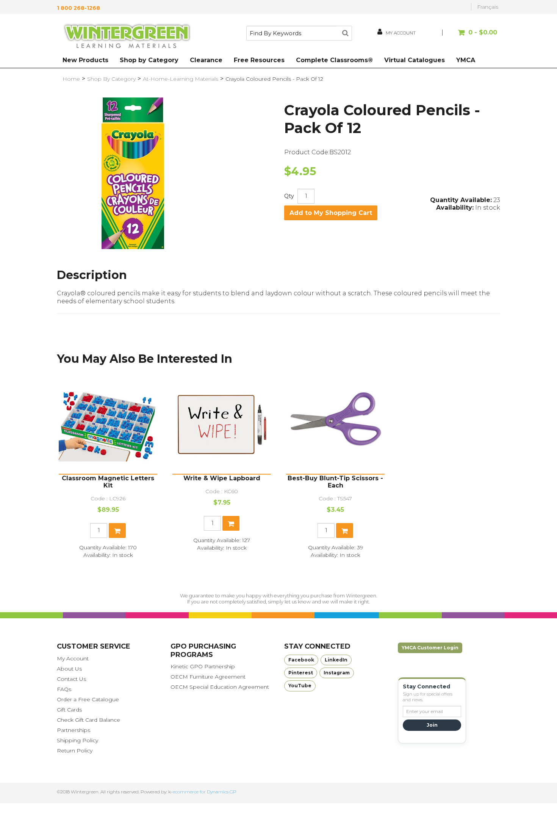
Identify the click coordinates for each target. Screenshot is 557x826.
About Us (69, 668)
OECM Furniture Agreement (208, 676)
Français (487, 6)
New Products (85, 60)
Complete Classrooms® (334, 60)
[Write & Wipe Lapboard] (221, 424)
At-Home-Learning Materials (180, 78)
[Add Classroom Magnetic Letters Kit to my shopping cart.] (117, 530)
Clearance (206, 60)
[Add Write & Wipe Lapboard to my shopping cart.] (230, 523)
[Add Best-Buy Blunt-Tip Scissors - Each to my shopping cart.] (344, 530)
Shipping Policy (77, 740)
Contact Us (71, 679)
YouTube (299, 685)
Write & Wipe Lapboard (221, 478)
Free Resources (259, 60)
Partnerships (73, 730)
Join (432, 725)
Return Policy (74, 750)
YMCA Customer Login (430, 647)
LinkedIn (336, 660)
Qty (289, 196)
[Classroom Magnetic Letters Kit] (108, 424)
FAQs (64, 689)
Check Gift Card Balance (88, 719)
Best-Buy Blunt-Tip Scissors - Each (335, 482)
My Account (73, 658)
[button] (470, 36)
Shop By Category (111, 78)
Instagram (337, 673)
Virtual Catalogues (414, 60)
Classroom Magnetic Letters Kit (108, 482)
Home (71, 78)
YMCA (465, 60)
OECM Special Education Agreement (220, 686)
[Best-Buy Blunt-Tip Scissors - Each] (335, 424)
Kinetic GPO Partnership (203, 666)
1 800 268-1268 (78, 8)
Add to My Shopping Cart (330, 212)
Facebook (301, 660)
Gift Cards (69, 709)
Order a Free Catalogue (88, 699)
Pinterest (300, 673)
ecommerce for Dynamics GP (204, 792)
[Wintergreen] (127, 37)
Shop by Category (149, 60)
